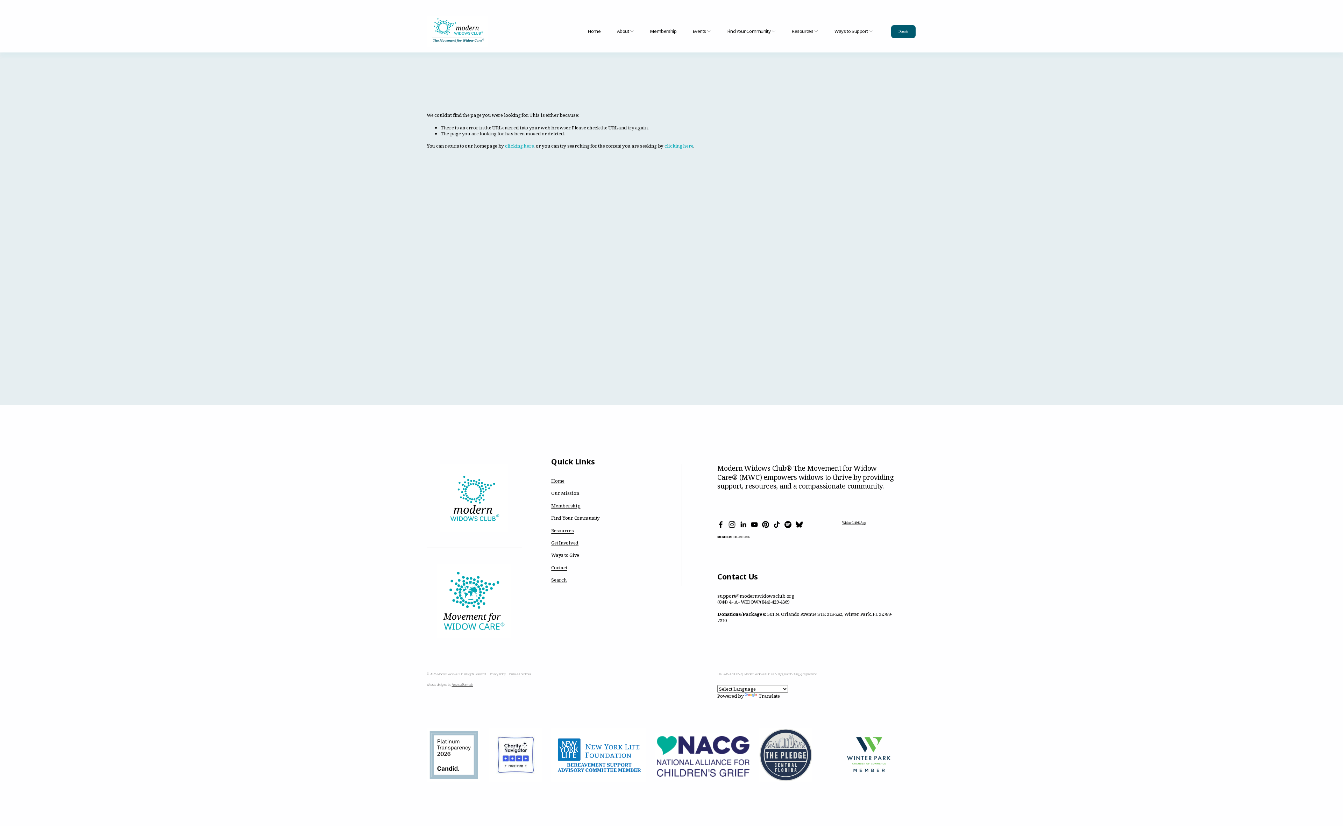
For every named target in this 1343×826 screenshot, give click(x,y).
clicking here (519, 146)
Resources (562, 531)
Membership (663, 31)
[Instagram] (732, 524)
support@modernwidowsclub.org (755, 596)
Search (559, 580)
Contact (559, 568)
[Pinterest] (765, 524)
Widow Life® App (854, 523)
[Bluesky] (799, 524)
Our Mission (565, 493)
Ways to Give (565, 555)
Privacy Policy (498, 674)
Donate (903, 31)
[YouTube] (754, 524)
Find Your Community (575, 518)
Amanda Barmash (462, 685)
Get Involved (564, 543)
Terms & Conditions (520, 674)
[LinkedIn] (743, 524)
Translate (769, 696)
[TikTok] (776, 524)
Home (594, 31)
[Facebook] (720, 524)
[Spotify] (787, 524)
